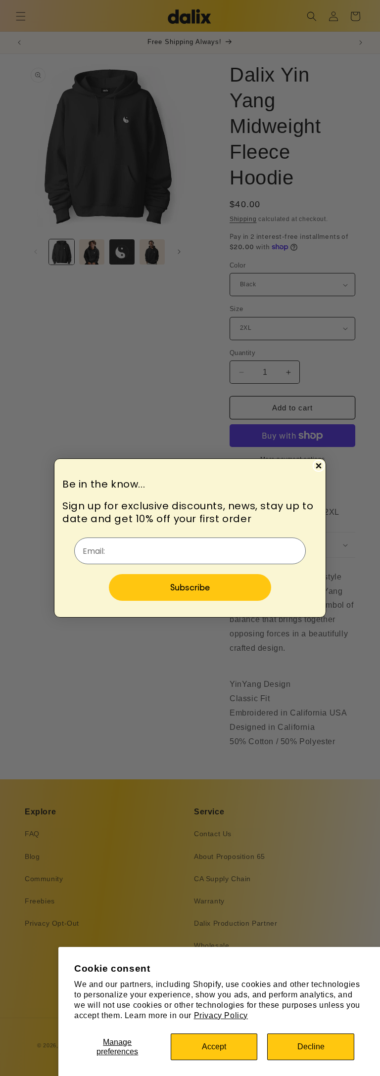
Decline (311, 1046)
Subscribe (190, 587)
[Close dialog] (319, 466)
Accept (214, 1046)
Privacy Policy (221, 1015)
